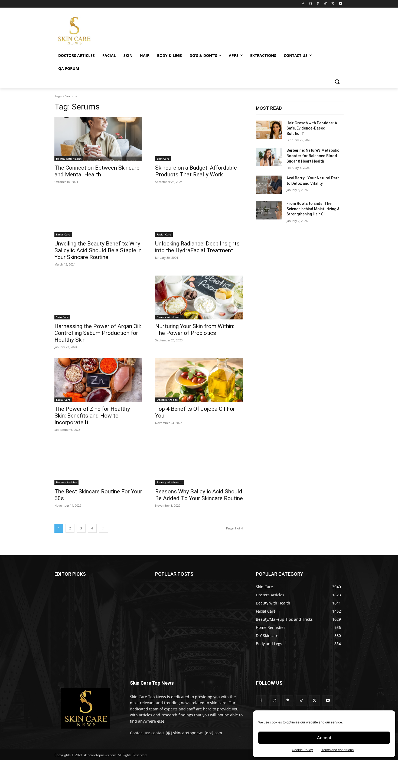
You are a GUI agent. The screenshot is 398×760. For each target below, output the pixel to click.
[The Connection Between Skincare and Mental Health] (98, 139)
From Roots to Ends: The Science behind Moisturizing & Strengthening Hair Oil (313, 208)
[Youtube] (340, 4)
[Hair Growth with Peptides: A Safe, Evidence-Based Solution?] (269, 130)
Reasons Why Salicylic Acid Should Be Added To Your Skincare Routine (199, 495)
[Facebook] (303, 4)
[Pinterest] (318, 4)
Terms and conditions (337, 750)
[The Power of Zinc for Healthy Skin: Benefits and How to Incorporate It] (98, 380)
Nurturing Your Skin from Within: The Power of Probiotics (194, 329)
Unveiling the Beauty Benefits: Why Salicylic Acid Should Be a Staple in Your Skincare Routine (98, 250)
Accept (324, 737)
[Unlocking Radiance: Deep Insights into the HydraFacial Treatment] (199, 215)
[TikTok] (325, 4)
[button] (337, 81)
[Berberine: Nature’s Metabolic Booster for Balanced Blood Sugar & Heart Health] (269, 157)
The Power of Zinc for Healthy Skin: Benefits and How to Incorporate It (92, 416)
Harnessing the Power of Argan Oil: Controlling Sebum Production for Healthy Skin (97, 333)
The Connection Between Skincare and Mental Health (96, 171)
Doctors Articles (167, 400)
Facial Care (63, 234)
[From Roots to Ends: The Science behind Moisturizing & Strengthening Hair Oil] (269, 210)
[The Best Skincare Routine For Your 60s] (98, 463)
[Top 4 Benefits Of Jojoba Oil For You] (199, 380)
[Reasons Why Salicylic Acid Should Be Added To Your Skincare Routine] (199, 463)
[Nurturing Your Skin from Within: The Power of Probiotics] (199, 297)
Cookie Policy (302, 750)
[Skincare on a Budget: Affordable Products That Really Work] (199, 139)
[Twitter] (333, 4)
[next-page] (103, 528)
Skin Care (163, 158)
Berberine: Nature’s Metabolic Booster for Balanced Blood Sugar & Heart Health (312, 155)
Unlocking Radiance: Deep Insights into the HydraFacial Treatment (197, 247)
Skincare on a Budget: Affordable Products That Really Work (196, 171)
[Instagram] (310, 4)
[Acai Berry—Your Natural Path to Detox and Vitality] (269, 185)
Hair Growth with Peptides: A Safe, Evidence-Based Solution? (311, 128)
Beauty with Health (68, 158)
